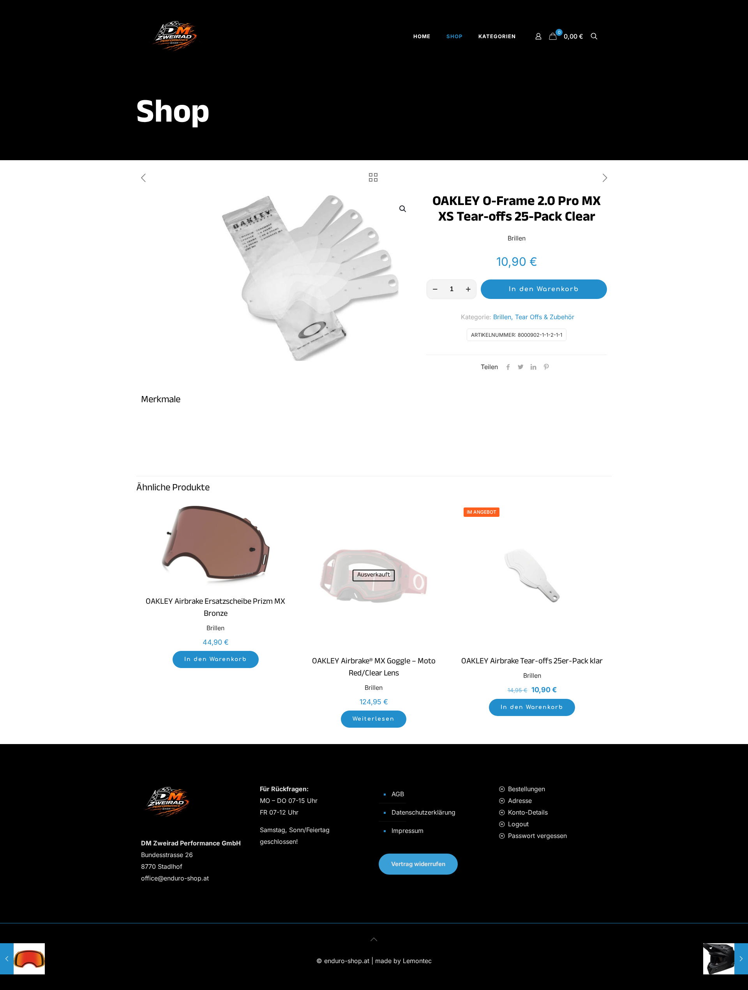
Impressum (407, 830)
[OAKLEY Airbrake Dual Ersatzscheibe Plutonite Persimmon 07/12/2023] (22, 958)
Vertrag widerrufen (418, 864)
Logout (518, 824)
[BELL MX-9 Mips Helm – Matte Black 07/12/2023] (725, 958)
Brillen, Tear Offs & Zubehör (533, 317)
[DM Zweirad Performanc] (174, 36)
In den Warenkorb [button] (215, 659)
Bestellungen (526, 789)
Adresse (520, 800)
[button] (403, 209)
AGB (398, 794)
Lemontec (417, 961)
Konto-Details (528, 812)
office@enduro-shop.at (175, 878)
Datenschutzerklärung (423, 812)
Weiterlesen (374, 719)
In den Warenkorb (544, 289)
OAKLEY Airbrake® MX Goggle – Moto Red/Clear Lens (374, 668)
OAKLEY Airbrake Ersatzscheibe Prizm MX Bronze (215, 609)
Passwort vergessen (537, 836)
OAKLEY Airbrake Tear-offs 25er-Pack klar (532, 662)
